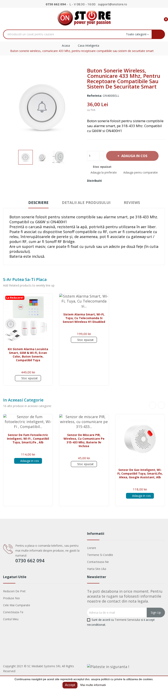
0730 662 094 (56, 4)
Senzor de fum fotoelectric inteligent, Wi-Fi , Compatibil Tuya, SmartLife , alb (28, 438)
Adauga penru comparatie (140, 172)
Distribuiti (107, 181)
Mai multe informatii (93, 685)
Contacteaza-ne (98, 562)
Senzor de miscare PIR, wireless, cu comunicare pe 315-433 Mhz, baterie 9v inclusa (84, 440)
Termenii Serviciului (127, 620)
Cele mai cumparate (16, 605)
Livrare (91, 548)
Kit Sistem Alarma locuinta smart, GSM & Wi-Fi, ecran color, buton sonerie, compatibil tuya (28, 354)
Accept (70, 685)
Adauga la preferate (104, 172)
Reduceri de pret (14, 591)
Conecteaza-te (13, 612)
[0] (162, 17)
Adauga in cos (134, 156)
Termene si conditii (100, 555)
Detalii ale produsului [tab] (86, 202)
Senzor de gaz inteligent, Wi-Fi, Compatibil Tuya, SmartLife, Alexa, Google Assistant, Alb (140, 473)
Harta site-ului (96, 569)
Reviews (132, 202)
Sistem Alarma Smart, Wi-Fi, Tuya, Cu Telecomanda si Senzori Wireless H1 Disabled (84, 318)
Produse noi (11, 598)
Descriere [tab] (38, 202)
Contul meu (10, 619)
